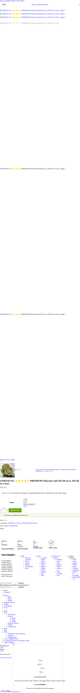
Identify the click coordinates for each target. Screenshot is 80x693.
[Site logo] (40, 4)
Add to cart (15, 510)
